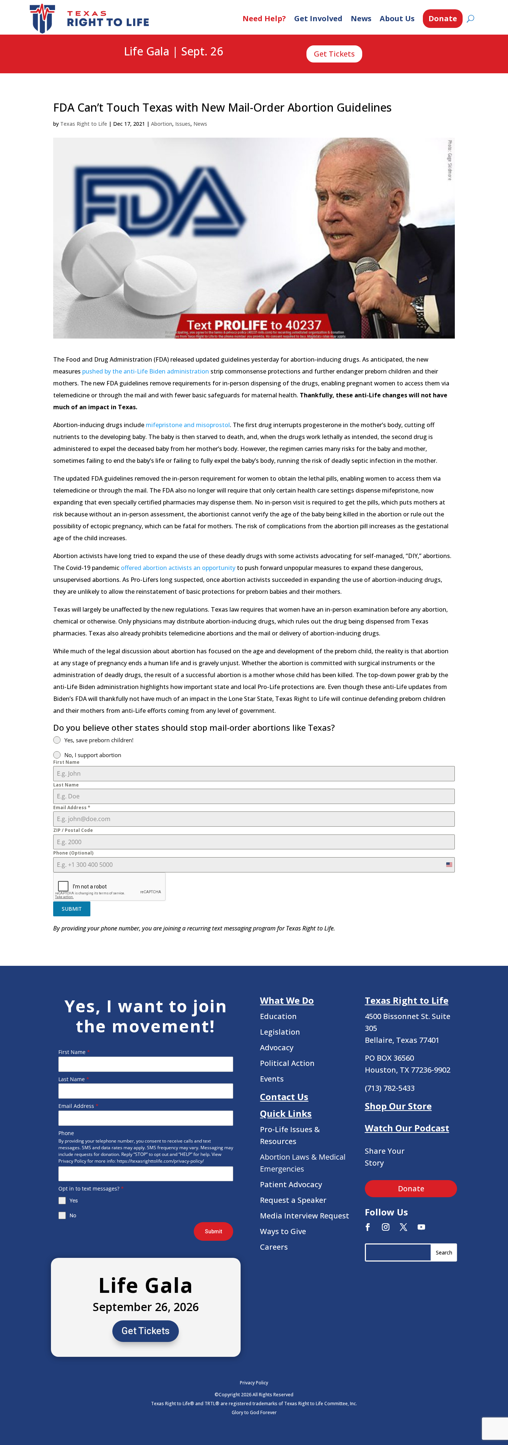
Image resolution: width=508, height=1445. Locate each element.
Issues (182, 123)
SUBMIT (72, 908)
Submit (213, 1231)
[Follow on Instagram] (385, 1227)
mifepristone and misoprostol (188, 425)
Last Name (66, 785)
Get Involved (318, 18)
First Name (66, 762)
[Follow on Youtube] (421, 1227)
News (361, 18)
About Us (397, 18)
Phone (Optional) (73, 853)
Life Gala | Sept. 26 (173, 52)
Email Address (71, 807)
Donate (442, 18)
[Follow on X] (403, 1227)
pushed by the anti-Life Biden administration (145, 371)
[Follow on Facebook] (367, 1227)
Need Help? (264, 18)
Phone (66, 1133)
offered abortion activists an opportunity (178, 568)
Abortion (161, 123)
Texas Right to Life (83, 123)
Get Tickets (334, 54)
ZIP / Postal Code (73, 830)
